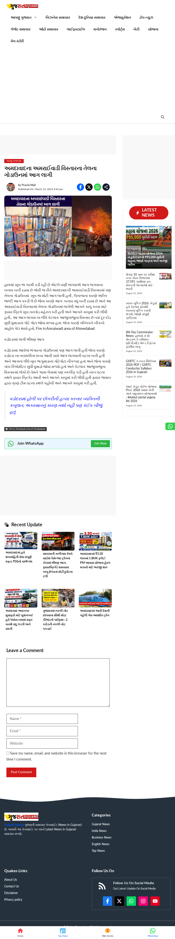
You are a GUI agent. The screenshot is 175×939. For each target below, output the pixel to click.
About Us (10, 879)
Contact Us (11, 886)
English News (100, 844)
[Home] (20, 932)
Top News (98, 850)
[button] (163, 117)
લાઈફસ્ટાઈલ (76, 29)
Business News (101, 837)
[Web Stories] (107, 932)
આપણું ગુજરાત (21, 17)
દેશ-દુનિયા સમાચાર (92, 17)
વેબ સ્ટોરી (17, 41)
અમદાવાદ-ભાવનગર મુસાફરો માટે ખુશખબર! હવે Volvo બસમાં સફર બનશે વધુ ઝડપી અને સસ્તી (19, 619)
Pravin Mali (29, 185)
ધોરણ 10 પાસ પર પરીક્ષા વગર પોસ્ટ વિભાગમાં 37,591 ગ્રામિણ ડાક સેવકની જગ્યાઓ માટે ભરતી (140, 282)
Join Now (100, 443)
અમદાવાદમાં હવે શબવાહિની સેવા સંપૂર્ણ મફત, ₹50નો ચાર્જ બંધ (19, 557)
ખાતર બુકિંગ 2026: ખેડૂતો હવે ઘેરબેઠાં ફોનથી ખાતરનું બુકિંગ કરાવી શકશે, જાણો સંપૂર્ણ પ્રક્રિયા (141, 310)
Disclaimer (11, 893)
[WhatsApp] (152, 932)
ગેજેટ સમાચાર (21, 29)
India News (99, 831)
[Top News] (63, 932)
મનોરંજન (100, 29)
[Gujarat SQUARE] (22, 6)
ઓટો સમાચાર (48, 29)
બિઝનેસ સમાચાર (58, 17)
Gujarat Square (14, 825)
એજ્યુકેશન (122, 17)
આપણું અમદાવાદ (14, 161)
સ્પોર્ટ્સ (120, 29)
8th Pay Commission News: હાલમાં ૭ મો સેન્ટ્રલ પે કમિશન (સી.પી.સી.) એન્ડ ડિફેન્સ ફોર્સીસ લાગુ (141, 339)
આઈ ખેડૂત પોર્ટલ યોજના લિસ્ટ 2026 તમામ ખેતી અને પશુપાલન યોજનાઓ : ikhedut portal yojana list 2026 (141, 394)
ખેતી (136, 29)
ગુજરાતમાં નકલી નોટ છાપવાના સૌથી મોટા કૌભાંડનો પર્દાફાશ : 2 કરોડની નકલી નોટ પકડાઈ (55, 619)
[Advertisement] (87, 79)
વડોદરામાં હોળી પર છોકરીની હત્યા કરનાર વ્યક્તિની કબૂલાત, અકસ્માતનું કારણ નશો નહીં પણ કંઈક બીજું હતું (56, 405)
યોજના (153, 29)
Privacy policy (13, 899)
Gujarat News (101, 824)
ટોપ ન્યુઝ (146, 17)
